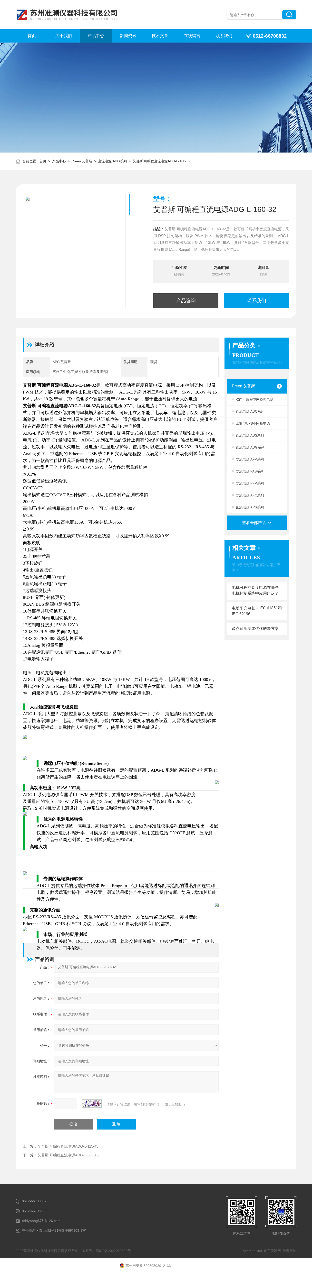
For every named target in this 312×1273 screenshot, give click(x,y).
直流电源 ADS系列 (250, 435)
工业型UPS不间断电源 (253, 423)
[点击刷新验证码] (92, 1103)
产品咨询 (186, 300)
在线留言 (192, 35)
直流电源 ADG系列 (112, 161)
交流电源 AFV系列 (250, 459)
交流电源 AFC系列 (250, 495)
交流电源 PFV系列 (250, 483)
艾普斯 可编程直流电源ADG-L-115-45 (68, 1146)
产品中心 (96, 35)
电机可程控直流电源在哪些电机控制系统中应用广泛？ (255, 590)
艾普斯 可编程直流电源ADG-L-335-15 (68, 1155)
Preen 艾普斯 (82, 161)
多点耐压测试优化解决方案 (255, 628)
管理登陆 (289, 1251)
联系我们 (224, 35)
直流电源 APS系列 (250, 507)
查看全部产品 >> (256, 523)
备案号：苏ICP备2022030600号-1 (108, 1251)
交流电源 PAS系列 (249, 471)
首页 (32, 35)
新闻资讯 (128, 35)
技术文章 (160, 35)
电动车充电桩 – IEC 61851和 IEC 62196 (257, 611)
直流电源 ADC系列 (250, 411)
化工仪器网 (272, 1251)
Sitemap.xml (252, 1251)
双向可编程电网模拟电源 (254, 399)
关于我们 (63, 35)
